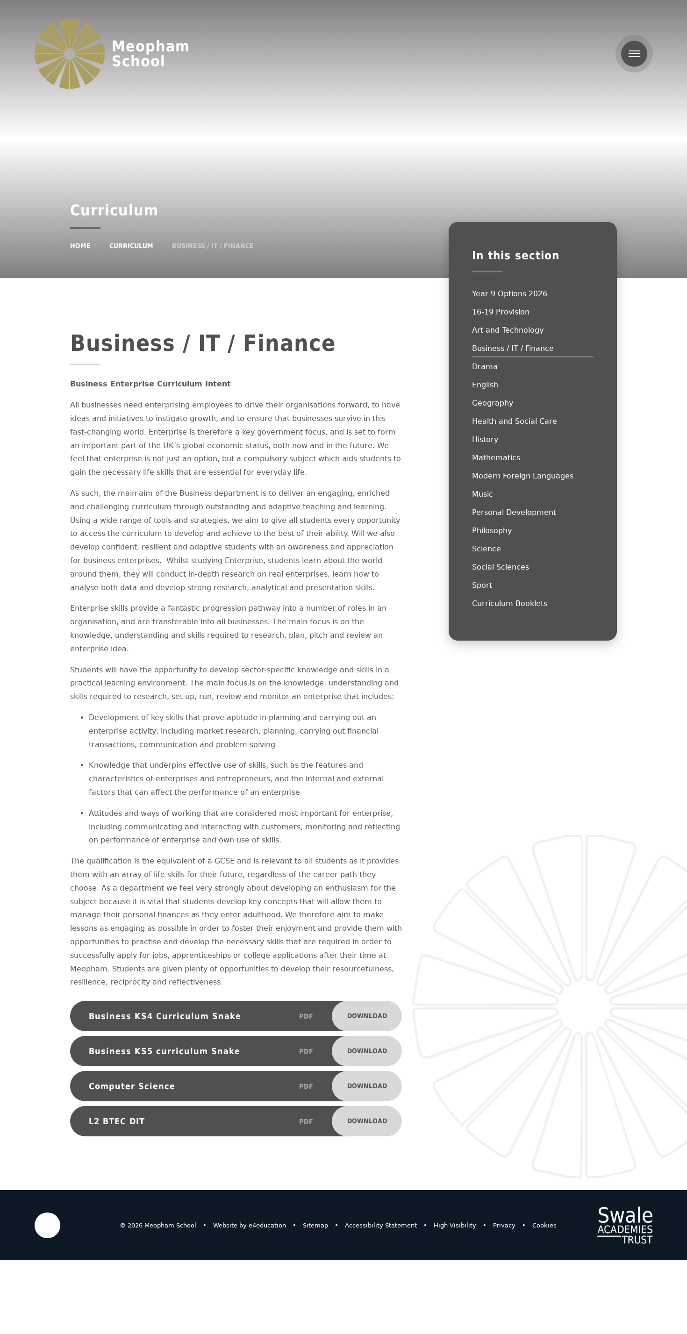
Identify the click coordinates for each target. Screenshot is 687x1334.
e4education (267, 1225)
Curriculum (131, 246)
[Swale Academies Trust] (624, 1225)
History (485, 439)
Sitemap (315, 1225)
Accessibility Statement (381, 1225)
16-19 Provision (501, 311)
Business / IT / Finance (213, 246)
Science (486, 548)
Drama (485, 366)
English (485, 384)
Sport (482, 585)
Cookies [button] (544, 1225)
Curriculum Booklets (509, 603)
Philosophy (492, 530)
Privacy (504, 1225)
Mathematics (496, 457)
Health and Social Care (514, 421)
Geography (492, 403)
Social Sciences (500, 567)
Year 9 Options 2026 (509, 293)
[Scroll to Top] (47, 1225)
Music (482, 494)
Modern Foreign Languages (522, 475)
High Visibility (455, 1225)
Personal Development (514, 512)
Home (80, 246)
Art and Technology (508, 330)
